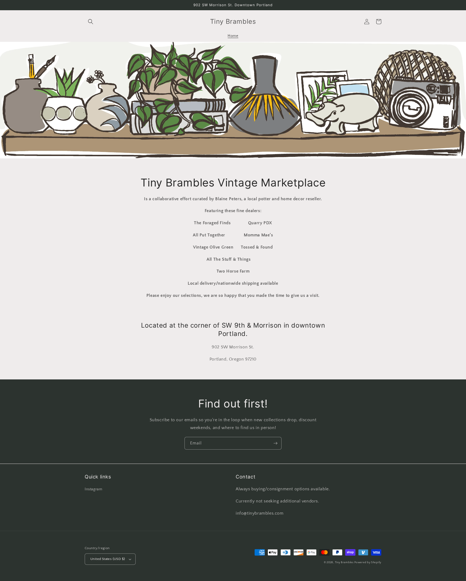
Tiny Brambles (344, 562)
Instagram (93, 489)
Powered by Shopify (367, 562)
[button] (91, 22)
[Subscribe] (275, 443)
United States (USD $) (107, 559)
